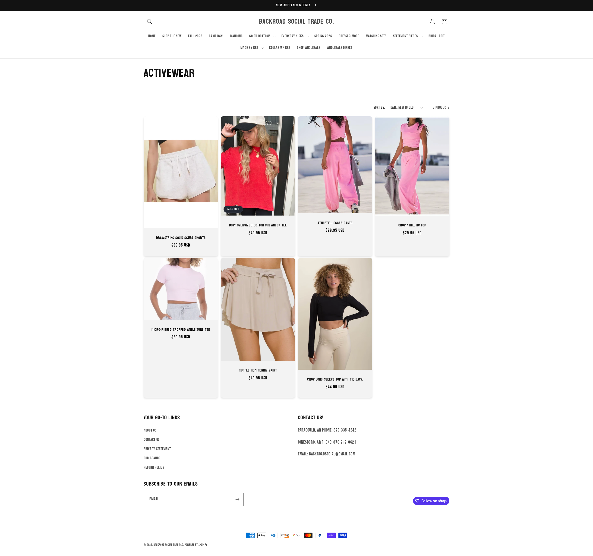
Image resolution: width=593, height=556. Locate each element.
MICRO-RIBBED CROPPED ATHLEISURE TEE (180, 329)
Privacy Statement (157, 449)
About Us (150, 430)
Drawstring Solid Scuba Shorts (181, 237)
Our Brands (152, 458)
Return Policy (154, 467)
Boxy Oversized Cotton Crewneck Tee (258, 225)
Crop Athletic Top (412, 225)
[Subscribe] (237, 499)
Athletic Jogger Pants (335, 223)
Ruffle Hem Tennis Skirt (258, 370)
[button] (150, 22)
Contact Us (152, 439)
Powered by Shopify (196, 545)
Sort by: (379, 107)
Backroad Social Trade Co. (169, 545)
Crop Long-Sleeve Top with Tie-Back (335, 379)
